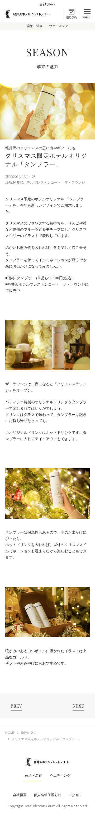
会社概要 (20, 794)
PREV (16, 706)
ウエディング (58, 26)
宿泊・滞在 (35, 26)
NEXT (78, 706)
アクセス (75, 794)
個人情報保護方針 (47, 794)
